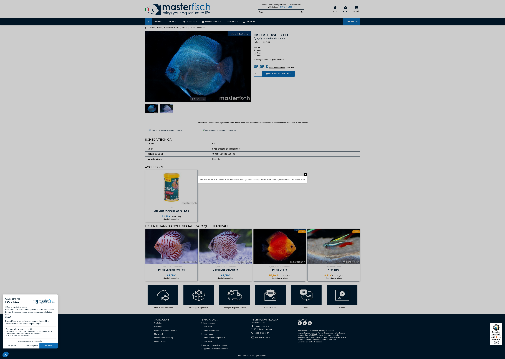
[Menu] (500, 324)
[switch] (496, 342)
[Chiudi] (305, 174)
